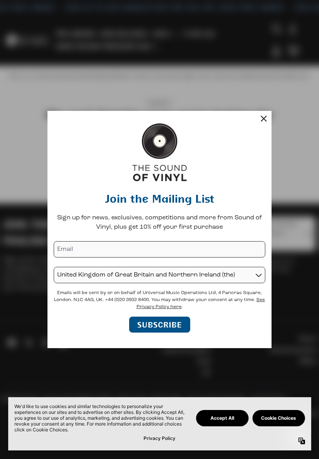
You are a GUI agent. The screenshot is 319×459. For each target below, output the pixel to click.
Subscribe (159, 324)
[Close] (263, 118)
